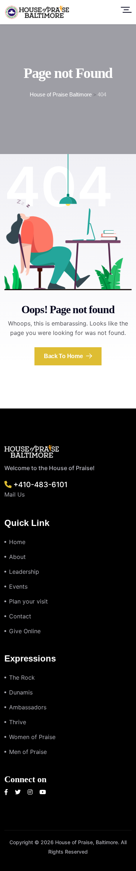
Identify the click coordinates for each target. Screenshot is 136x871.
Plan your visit (28, 601)
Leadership (24, 571)
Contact (20, 616)
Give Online (25, 631)
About (17, 556)
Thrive (17, 722)
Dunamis (21, 692)
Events (18, 586)
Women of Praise (32, 737)
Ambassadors (27, 707)
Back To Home (64, 356)
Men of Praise (28, 751)
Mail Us (14, 494)
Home (17, 542)
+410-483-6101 (39, 484)
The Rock (22, 677)
